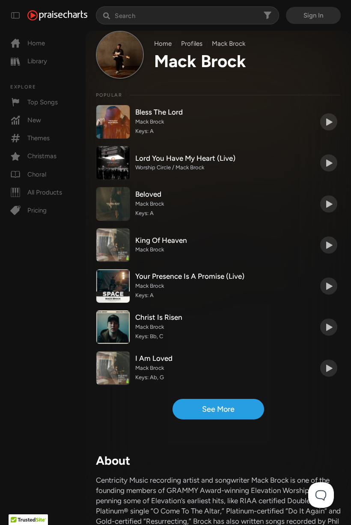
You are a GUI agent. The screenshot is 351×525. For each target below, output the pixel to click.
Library (37, 61)
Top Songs (42, 102)
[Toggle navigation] (15, 15)
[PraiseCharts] (57, 15)
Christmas (42, 156)
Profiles (191, 43)
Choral (36, 174)
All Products (44, 192)
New (34, 120)
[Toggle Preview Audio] (328, 121)
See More (218, 409)
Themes (38, 138)
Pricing (37, 210)
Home (36, 43)
